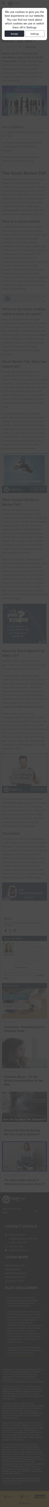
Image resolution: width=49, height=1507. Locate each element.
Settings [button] (31, 27)
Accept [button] (14, 33)
